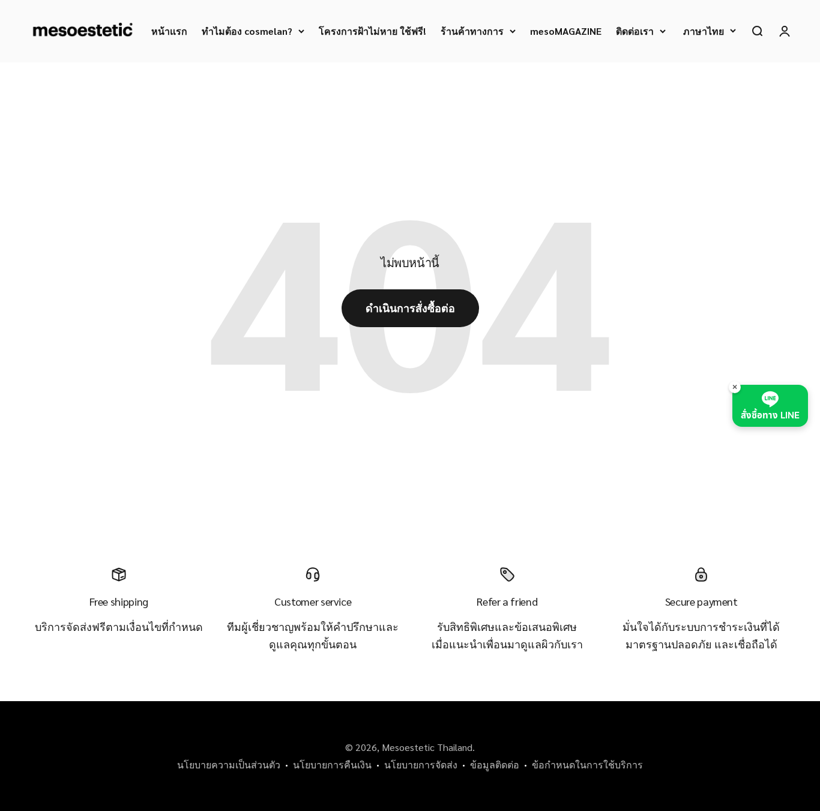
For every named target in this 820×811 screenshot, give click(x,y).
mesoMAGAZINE (565, 31)
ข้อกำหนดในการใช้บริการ (587, 764)
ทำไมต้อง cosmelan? (247, 31)
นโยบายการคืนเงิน (332, 764)
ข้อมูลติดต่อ (494, 764)
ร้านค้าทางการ (472, 31)
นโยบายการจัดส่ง (420, 764)
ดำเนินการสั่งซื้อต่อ (410, 308)
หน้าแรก (169, 31)
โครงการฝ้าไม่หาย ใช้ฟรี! (372, 31)
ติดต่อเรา (635, 31)
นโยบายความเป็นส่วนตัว (228, 764)
